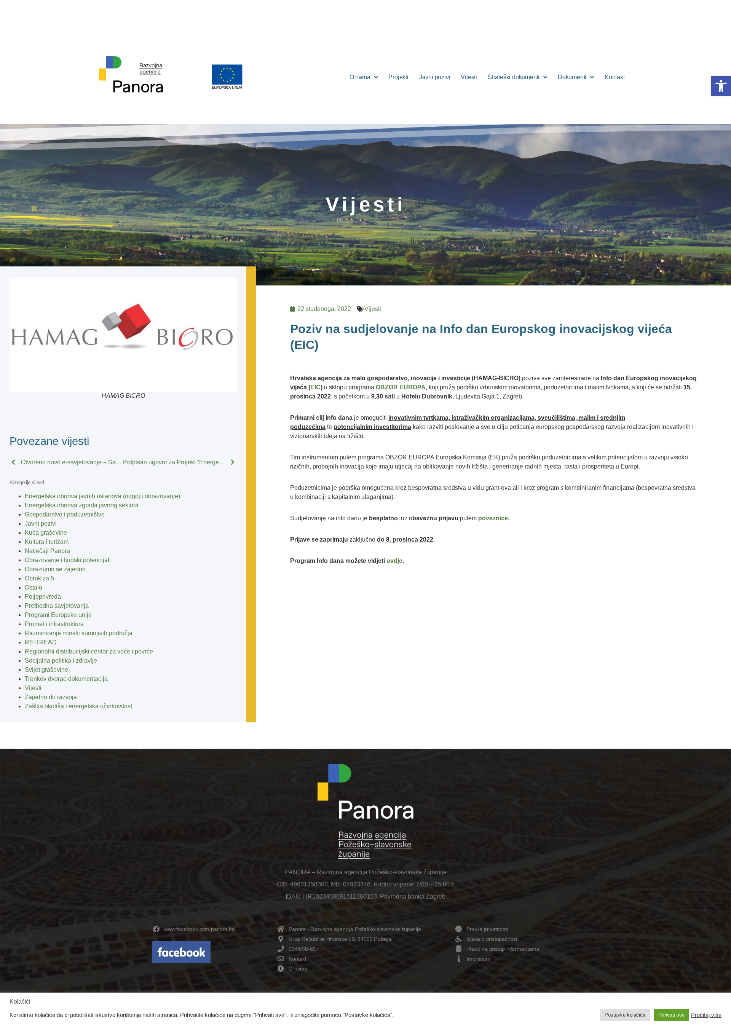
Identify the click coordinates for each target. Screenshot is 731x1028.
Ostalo (33, 587)
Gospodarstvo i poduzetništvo (65, 514)
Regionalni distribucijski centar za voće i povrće (89, 651)
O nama (360, 77)
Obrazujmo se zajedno (55, 569)
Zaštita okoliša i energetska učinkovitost (78, 706)
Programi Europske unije (58, 615)
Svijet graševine (46, 669)
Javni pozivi (434, 77)
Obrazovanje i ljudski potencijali (68, 560)
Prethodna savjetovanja (57, 605)
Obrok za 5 (39, 578)
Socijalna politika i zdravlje (61, 660)
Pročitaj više (706, 1015)
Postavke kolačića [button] (625, 1015)
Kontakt (615, 77)
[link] (408, 518)
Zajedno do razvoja (51, 697)
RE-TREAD (41, 642)
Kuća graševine (46, 532)
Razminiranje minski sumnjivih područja (78, 633)
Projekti (398, 77)
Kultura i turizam (47, 542)
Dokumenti (572, 77)
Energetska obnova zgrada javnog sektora (82, 505)
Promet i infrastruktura (54, 624)
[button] (721, 86)
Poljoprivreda (43, 596)
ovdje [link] (394, 561)
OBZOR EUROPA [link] (401, 387)
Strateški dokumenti (513, 77)
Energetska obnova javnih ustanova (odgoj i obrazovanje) (102, 496)
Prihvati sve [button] (671, 1015)
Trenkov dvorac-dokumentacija (66, 679)
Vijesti (469, 77)
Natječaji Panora (47, 551)
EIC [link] (315, 387)
